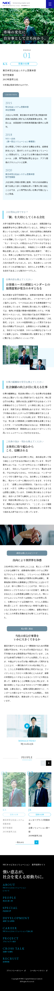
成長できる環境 (8, 921)
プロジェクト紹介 (9, 941)
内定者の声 (7, 911)
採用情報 (6, 962)
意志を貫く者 (8, 901)
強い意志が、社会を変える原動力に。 (24, 874)
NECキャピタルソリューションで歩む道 (18, 931)
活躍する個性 (8, 952)
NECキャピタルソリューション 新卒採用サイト (24, 865)
